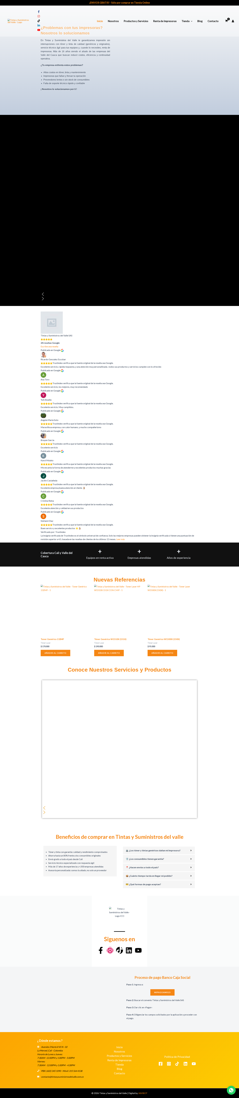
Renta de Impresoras (165, 21)
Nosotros (113, 21)
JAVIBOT (142, 1093)
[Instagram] (169, 1064)
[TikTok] (177, 1064)
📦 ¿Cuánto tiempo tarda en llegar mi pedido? (149, 875)
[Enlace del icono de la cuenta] (233, 21)
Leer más (120, 539)
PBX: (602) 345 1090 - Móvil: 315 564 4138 (61, 1071)
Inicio (100, 21)
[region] (119, 272)
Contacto (213, 21)
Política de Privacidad (177, 1056)
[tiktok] (38, 21)
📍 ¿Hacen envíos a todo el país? (142, 867)
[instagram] (38, 16)
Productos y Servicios (136, 21)
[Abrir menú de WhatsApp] (231, 1090)
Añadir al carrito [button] (55, 653)
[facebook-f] (38, 12)
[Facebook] (161, 1064)
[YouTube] (194, 1064)
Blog (200, 21)
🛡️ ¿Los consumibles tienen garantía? (145, 859)
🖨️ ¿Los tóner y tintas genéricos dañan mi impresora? (153, 850)
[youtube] (38, 30)
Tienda (185, 21)
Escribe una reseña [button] (49, 346)
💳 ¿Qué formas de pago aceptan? (143, 884)
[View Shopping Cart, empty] (226, 21)
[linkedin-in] (38, 26)
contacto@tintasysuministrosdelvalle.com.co (62, 1076)
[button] (190, 21)
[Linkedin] (185, 1064)
